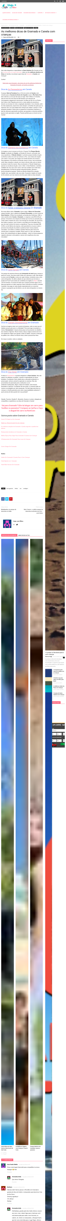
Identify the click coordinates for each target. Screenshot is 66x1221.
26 (63, 657)
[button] (54, 1)
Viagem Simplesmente (17, 323)
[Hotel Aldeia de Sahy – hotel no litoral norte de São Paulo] (7, 842)
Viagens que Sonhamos (18, 148)
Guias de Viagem (17, 12)
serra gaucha (9, 488)
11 (19, 37)
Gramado (22, 25)
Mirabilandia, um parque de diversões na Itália (8, 510)
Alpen (35, 280)
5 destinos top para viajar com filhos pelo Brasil (58, 679)
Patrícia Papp (48, 656)
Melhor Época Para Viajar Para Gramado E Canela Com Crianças (19, 435)
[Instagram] (60, 1)
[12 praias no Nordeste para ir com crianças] (55, 347)
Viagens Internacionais (10, 19)
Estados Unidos (50, 12)
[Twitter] (17, 525)
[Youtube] (63, 1)
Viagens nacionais (29, 12)
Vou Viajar (12, 372)
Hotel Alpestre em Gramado (9, 461)
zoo (20, 488)
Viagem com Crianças (28, 27)
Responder (9, 1172)
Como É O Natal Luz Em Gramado (10, 419)
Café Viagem (13, 270)
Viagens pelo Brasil (19, 27)
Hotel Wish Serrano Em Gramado (10, 464)
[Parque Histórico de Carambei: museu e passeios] (36, 842)
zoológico (36, 27)
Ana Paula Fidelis (12, 1164)
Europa (40, 12)
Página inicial (4, 25)
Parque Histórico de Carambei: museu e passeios (35, 1148)
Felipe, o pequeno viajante (19, 208)
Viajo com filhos (7, 37)
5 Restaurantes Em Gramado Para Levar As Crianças (15, 439)
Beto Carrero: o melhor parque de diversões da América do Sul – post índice (33, 511)
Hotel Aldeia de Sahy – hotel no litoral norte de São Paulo (7, 1148)
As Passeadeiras (15, 89)
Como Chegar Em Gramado (8, 446)
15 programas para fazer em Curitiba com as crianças (58, 671)
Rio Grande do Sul (13, 25)
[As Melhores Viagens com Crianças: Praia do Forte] (22, 842)
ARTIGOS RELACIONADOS (9, 535)
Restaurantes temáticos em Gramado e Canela (14, 432)
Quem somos (6, 12)
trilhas (16, 488)
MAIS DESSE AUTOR (24, 535)
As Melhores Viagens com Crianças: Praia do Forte (22, 1148)
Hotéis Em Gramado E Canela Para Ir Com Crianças (15, 457)
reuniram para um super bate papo (12, 72)
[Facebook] (57, 1)
